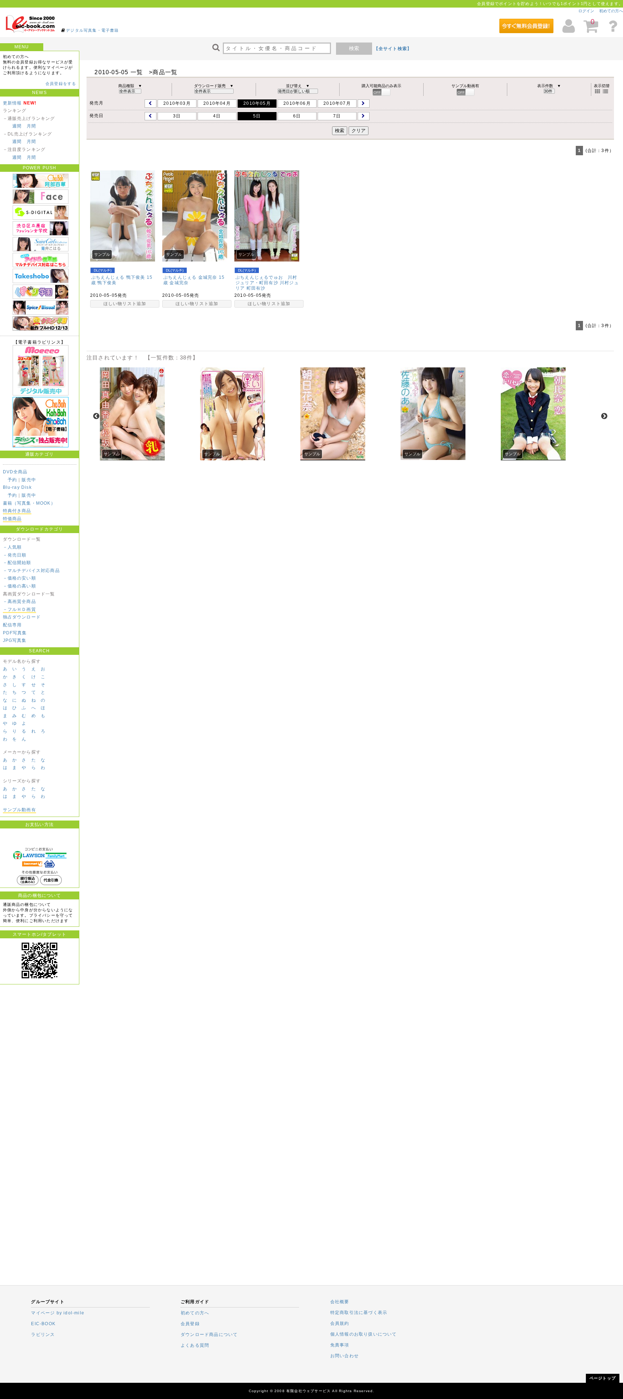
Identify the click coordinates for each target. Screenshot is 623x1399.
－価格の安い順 (19, 578)
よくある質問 (195, 1345)
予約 (12, 479)
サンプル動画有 (19, 809)
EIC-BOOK (43, 1323)
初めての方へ (611, 11)
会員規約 (339, 1323)
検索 (354, 48)
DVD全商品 (15, 471)
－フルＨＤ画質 (19, 609)
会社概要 (339, 1301)
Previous (96, 416)
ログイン (586, 11)
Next (604, 416)
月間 (31, 126)
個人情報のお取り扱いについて (363, 1334)
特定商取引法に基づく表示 (358, 1312)
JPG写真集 (15, 640)
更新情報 (12, 103)
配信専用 (12, 624)
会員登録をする (60, 83)
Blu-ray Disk (17, 487)
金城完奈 (179, 282)
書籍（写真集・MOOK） (29, 503)
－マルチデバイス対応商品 (31, 570)
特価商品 (12, 518)
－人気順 (12, 547)
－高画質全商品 (19, 601)
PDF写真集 (15, 632)
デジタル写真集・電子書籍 (92, 30)
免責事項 (339, 1344)
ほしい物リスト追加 (124, 303)
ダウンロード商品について (209, 1334)
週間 (17, 126)
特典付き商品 (17, 510)
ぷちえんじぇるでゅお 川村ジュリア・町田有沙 (266, 280)
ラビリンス (43, 1334)
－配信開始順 (17, 562)
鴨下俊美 (106, 282)
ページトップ (602, 1378)
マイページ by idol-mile (57, 1312)
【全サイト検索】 (393, 48)
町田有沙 (256, 288)
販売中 (29, 479)
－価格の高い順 (19, 586)
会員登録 (190, 1323)
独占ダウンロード (22, 617)
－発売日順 (15, 555)
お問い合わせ (344, 1355)
